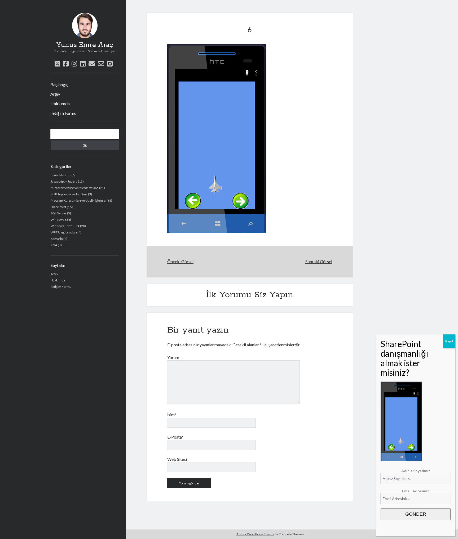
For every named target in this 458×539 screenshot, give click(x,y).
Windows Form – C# (65, 226)
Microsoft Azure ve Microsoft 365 (75, 188)
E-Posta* (175, 436)
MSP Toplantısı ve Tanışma (69, 194)
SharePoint (58, 207)
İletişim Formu (63, 113)
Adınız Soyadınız (415, 471)
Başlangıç (59, 84)
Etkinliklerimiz (61, 175)
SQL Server (59, 213)
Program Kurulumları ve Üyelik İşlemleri (79, 200)
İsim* (171, 414)
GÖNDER (415, 514)
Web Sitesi (177, 459)
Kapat (449, 341)
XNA (54, 245)
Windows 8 (59, 220)
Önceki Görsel (180, 261)
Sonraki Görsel (318, 261)
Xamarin (57, 239)
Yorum (173, 357)
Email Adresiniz (415, 491)
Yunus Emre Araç (84, 45)
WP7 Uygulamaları (64, 232)
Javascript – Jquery (64, 181)
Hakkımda (60, 103)
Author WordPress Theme (255, 534)
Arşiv (55, 93)
